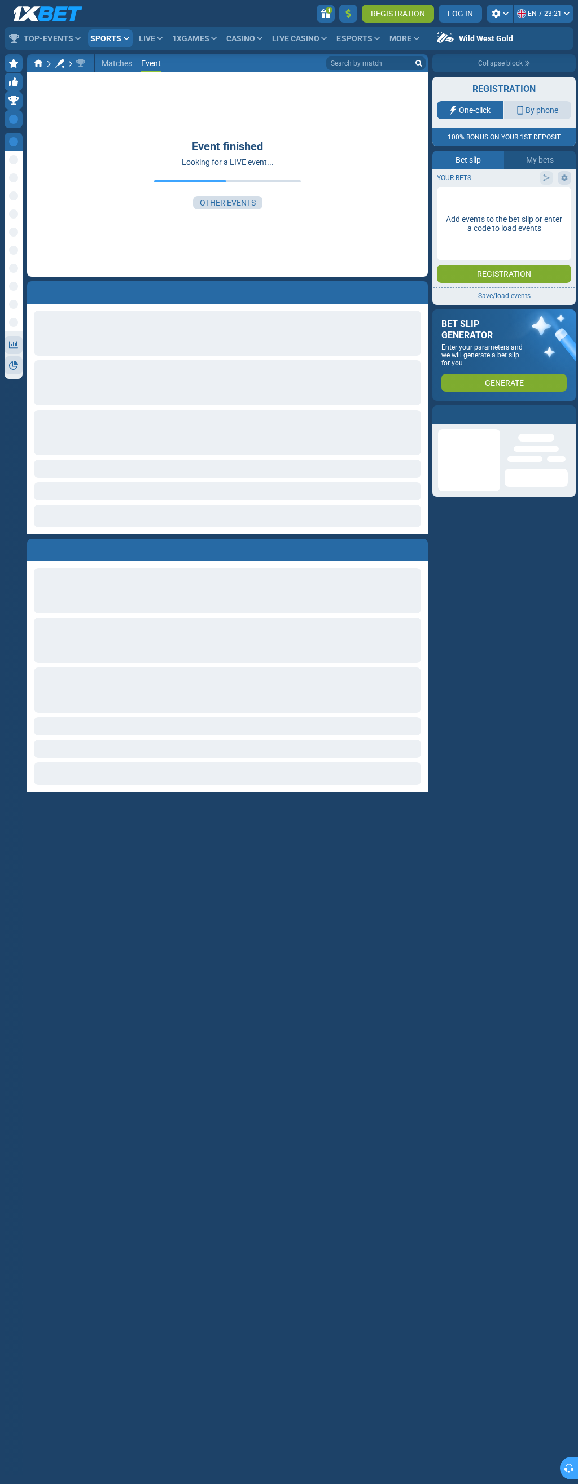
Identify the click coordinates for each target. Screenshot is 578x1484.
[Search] (419, 63)
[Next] (61, 547)
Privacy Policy (467, 233)
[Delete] (416, 548)
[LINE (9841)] (38, 63)
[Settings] (500, 14)
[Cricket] (60, 63)
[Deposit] (348, 14)
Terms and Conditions (530, 226)
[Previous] (36, 547)
